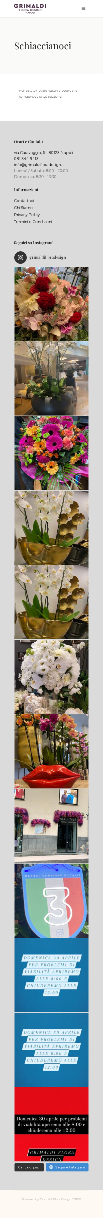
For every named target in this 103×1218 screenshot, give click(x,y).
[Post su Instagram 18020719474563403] (51, 453)
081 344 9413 (26, 158)
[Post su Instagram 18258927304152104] (51, 304)
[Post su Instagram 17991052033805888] (51, 1050)
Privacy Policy (27, 214)
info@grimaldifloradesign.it (39, 164)
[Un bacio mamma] (51, 751)
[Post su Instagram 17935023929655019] (51, 826)
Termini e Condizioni (33, 221)
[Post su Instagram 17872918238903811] (51, 528)
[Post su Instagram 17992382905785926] (51, 1124)
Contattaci (24, 200)
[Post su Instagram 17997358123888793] (51, 378)
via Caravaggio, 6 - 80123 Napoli (43, 152)
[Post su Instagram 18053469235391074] (51, 602)
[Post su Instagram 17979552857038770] (51, 677)
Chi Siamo (23, 207)
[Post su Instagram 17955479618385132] (51, 901)
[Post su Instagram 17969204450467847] (51, 975)
